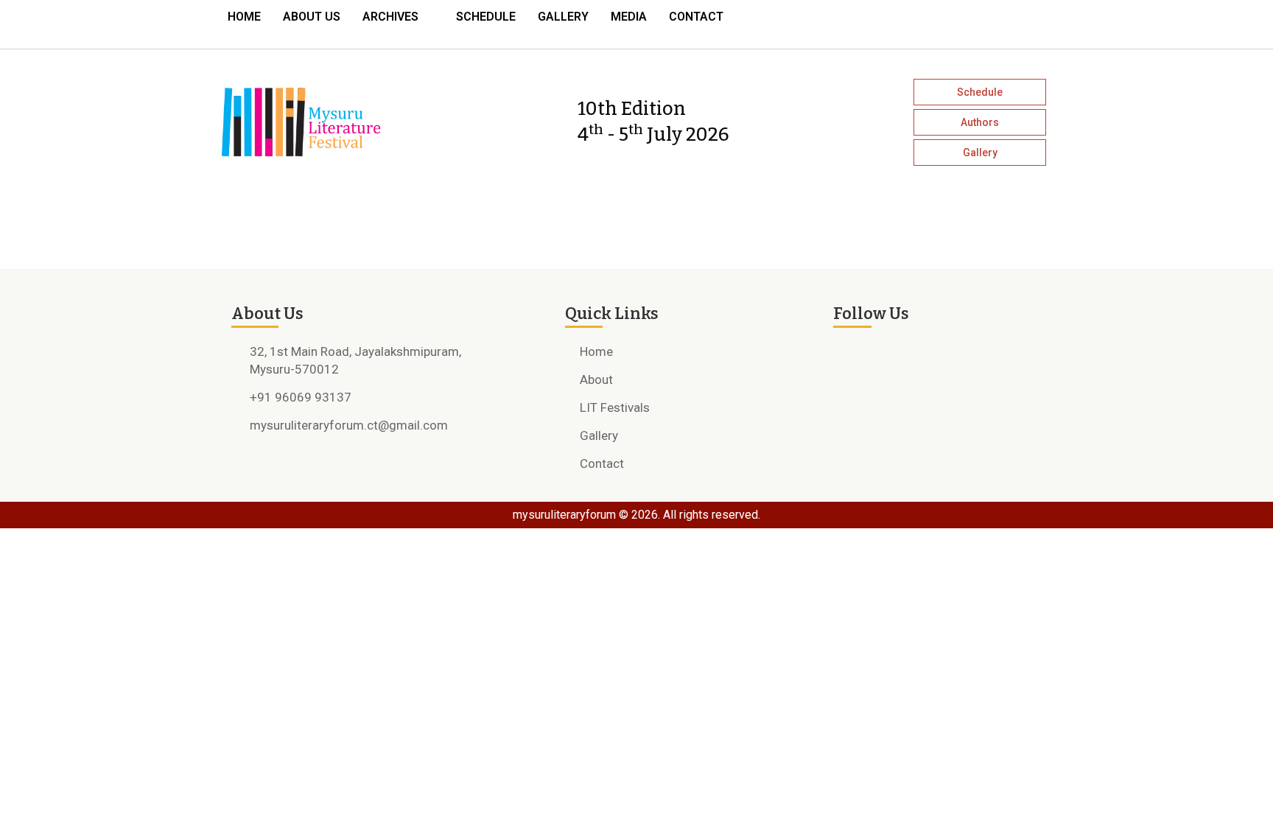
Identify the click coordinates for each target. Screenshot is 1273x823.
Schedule (486, 17)
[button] (398, 17)
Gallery (563, 17)
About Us (311, 17)
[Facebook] (956, 20)
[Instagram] (982, 20)
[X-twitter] (1009, 20)
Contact (696, 17)
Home (244, 17)
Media (629, 17)
